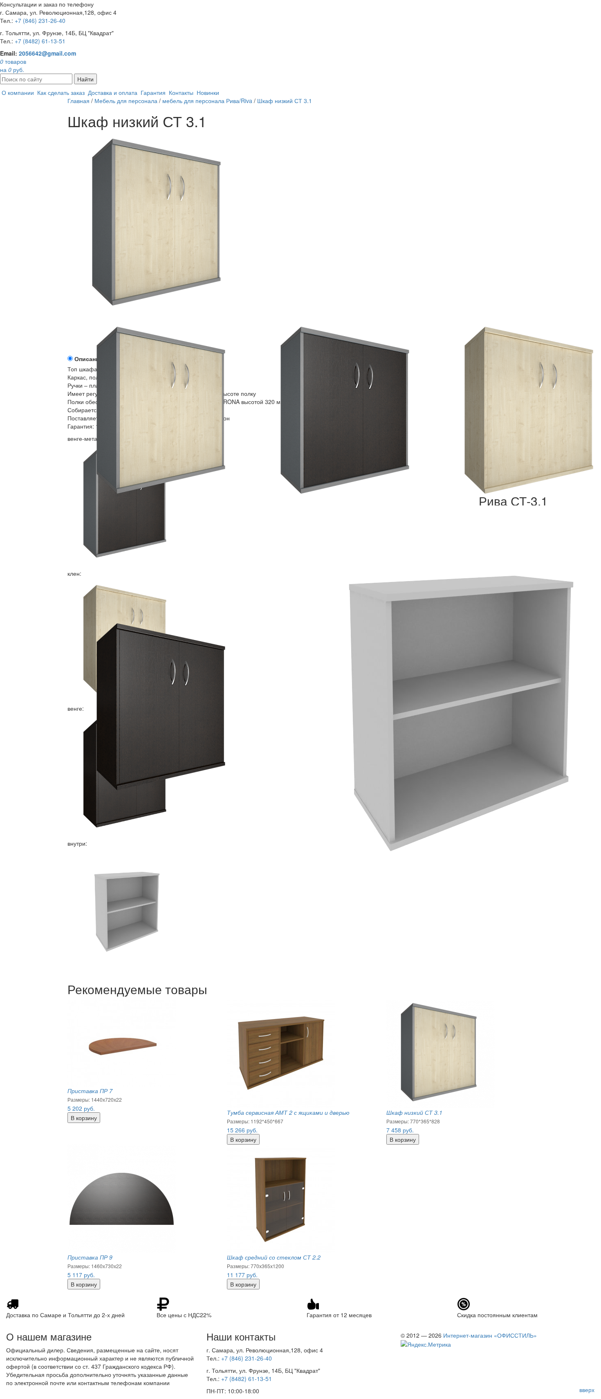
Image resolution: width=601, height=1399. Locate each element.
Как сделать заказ (61, 92)
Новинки (208, 92)
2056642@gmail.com (47, 53)
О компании (18, 92)
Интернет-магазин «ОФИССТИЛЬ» (490, 1335)
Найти (85, 79)
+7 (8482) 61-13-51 (40, 41)
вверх (586, 1390)
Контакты (181, 92)
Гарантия (153, 92)
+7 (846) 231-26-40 (40, 20)
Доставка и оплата (112, 92)
